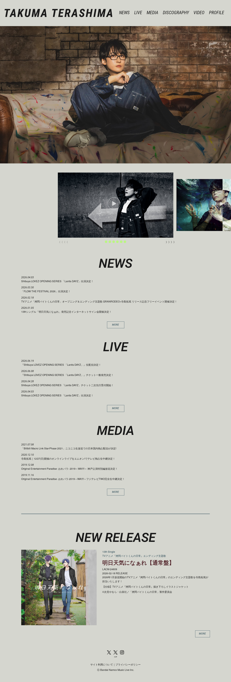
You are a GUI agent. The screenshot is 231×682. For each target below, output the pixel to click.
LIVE (138, 12)
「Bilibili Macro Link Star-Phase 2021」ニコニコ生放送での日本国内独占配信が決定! (68, 448)
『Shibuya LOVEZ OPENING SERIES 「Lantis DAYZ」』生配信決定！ (61, 364)
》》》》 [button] (169, 242)
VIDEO (198, 12)
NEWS (124, 12)
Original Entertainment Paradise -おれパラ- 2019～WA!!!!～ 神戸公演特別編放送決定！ (69, 468)
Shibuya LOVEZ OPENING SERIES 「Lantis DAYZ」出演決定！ (57, 281)
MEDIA (152, 12)
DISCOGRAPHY (176, 12)
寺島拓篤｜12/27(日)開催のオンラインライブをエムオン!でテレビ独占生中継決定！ (68, 458)
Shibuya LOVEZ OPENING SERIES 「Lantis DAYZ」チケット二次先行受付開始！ (67, 385)
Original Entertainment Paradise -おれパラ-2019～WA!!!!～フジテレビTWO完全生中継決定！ (73, 479)
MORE (115, 324)
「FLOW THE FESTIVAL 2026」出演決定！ (46, 291)
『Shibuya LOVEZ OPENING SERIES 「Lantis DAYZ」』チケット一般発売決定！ (67, 375)
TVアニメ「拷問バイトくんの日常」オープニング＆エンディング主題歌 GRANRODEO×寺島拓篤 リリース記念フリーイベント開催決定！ (99, 301)
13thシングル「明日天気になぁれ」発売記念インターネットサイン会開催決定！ (66, 311)
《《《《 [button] (61, 242)
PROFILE (216, 12)
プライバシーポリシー (128, 664)
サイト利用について (101, 664)
